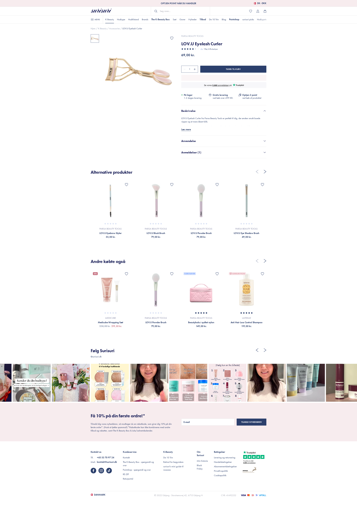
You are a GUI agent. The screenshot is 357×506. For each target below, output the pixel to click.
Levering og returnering (224, 457)
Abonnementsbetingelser (225, 466)
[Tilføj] (195, 69)
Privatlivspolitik (221, 470)
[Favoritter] (171, 38)
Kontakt (126, 457)
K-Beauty (109, 19)
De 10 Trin (214, 19)
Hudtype (121, 19)
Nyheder (192, 19)
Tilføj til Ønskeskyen (211, 49)
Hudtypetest (262, 19)
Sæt (174, 19)
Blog (224, 19)
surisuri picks (248, 19)
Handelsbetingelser (223, 461)
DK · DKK (261, 3)
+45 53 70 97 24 (105, 457)
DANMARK (99, 495)
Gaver (182, 19)
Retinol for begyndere (173, 461)
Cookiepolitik (220, 475)
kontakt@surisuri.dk (107, 461)
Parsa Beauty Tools (192, 36)
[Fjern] (184, 69)
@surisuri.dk (96, 356)
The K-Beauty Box (160, 19)
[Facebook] (93, 470)
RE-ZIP (126, 474)
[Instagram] (101, 470)
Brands (145, 19)
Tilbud (203, 19)
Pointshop (234, 19)
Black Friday (200, 467)
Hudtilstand (133, 19)
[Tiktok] (109, 470)
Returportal (128, 478)
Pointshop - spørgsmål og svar (137, 469)
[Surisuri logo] (101, 11)
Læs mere (186, 129)
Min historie (202, 460)
